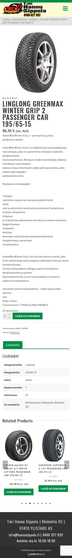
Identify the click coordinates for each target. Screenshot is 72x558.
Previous (5, 465)
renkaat (15, 332)
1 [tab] (22, 503)
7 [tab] (46, 503)
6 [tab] (42, 503)
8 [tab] (50, 503)
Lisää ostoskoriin (27, 316)
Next (66, 465)
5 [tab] (38, 503)
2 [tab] (26, 503)
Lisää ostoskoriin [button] (19, 492)
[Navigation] (65, 8)
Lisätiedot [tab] (13, 345)
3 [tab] (30, 503)
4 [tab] (34, 503)
